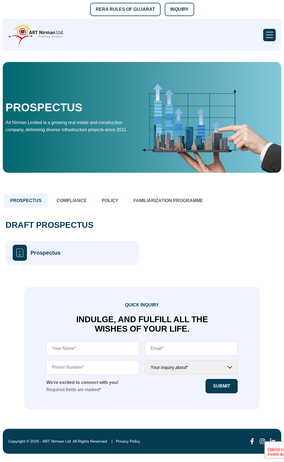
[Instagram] (262, 441)
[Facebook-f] (252, 441)
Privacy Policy (128, 441)
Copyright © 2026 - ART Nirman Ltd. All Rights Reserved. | (62, 441)
